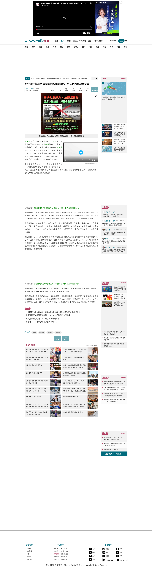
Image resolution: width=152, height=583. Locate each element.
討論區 (75, 41)
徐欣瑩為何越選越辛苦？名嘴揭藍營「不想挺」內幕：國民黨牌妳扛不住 (37, 351)
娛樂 (68, 47)
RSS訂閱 (64, 548)
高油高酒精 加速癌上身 (71, 396)
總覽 (56, 41)
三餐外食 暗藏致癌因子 (33, 396)
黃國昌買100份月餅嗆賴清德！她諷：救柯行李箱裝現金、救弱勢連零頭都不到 (74, 406)
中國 (54, 47)
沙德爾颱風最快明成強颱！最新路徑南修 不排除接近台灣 (56, 284)
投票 (28, 554)
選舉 (118, 47)
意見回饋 (56, 556)
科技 (90, 47)
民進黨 (27, 141)
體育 (83, 47)
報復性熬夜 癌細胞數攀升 (34, 373)
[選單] (25, 41)
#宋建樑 (49, 332)
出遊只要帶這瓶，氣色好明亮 (73, 412)
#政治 (27, 332)
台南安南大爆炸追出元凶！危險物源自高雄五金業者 (74, 374)
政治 (26, 47)
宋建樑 (54, 141)
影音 (125, 47)
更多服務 (60, 545)
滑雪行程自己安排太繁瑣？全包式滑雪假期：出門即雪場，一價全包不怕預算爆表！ (37, 390)
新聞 (62, 41)
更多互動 (29, 545)
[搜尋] (126, 41)
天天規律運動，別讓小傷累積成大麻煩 (74, 358)
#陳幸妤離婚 (98, 41)
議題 (89, 41)
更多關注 (108, 545)
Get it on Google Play (108, 560)
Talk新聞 (82, 41)
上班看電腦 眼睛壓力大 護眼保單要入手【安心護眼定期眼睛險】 (75, 350)
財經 (40, 47)
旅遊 (97, 47)
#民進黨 (58, 332)
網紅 (76, 47)
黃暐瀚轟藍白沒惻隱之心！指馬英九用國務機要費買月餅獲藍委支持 (37, 405)
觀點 (69, 41)
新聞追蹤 (29, 559)
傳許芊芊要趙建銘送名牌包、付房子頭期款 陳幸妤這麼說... (37, 358)
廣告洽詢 (64, 559)
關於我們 (56, 548)
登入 (121, 41)
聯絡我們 (56, 551)
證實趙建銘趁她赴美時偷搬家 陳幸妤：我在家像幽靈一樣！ (37, 382)
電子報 (29, 556)
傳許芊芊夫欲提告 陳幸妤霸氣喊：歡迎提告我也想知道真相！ (37, 413)
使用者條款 (64, 551)
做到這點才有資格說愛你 (34, 365)
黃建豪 (31, 88)
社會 (47, 47)
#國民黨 (41, 332)
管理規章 (64, 556)
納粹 (47, 144)
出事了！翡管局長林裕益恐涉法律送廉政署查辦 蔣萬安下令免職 (74, 366)
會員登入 (56, 559)
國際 (33, 47)
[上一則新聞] (93, 78)
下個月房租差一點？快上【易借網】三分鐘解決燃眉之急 (73, 382)
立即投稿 (56, 554)
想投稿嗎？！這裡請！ (114, 454)
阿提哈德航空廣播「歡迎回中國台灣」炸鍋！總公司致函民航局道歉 (74, 390)
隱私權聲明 (64, 554)
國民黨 (59, 147)
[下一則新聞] (96, 78)
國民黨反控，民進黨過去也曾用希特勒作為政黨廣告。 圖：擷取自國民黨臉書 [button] (61, 136)
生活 (61, 47)
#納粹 (34, 332)
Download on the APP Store (121, 560)
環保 (104, 47)
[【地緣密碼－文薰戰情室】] (107, 18)
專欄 (111, 47)
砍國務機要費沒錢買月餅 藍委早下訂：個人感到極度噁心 (56, 208)
